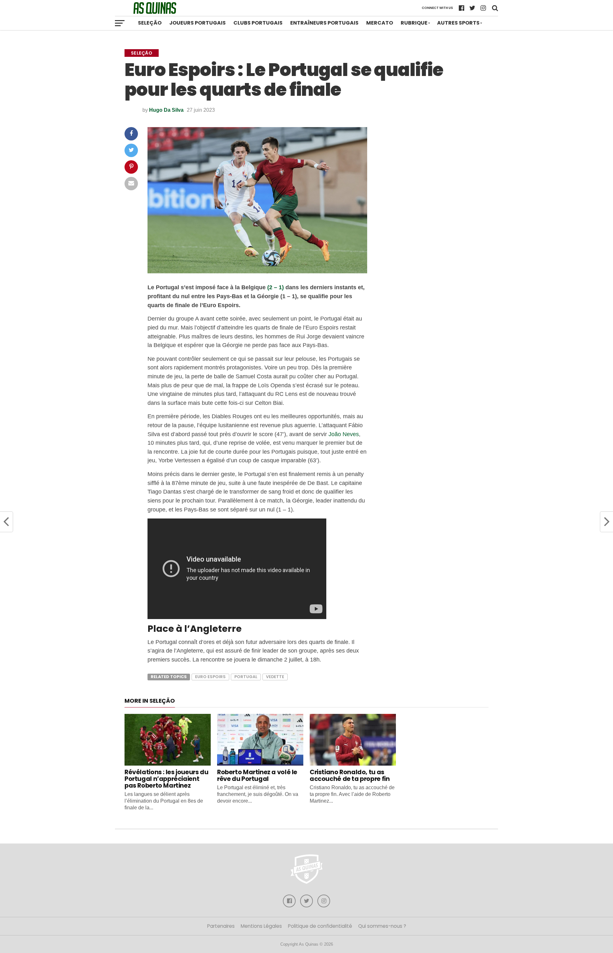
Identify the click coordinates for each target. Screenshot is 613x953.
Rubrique (414, 22)
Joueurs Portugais (197, 22)
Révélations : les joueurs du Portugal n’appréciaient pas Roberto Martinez (166, 779)
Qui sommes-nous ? (382, 926)
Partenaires (221, 926)
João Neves (344, 434)
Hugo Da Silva (166, 110)
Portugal (245, 676)
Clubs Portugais (258, 22)
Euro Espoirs (210, 676)
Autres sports (458, 22)
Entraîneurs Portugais (324, 22)
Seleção (150, 22)
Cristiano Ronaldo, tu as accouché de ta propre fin (350, 775)
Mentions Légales (261, 926)
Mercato (379, 22)
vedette (275, 676)
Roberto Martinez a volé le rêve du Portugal (257, 775)
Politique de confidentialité (320, 926)
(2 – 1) (275, 287)
